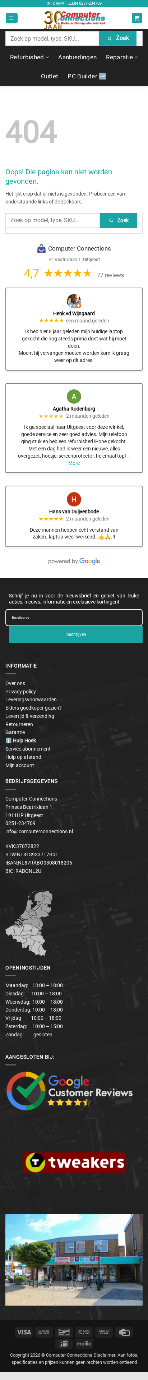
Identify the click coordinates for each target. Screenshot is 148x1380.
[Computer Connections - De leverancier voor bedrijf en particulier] (74, 18)
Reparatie (119, 57)
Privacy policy (20, 691)
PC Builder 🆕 (87, 76)
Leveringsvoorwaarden (31, 699)
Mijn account (19, 765)
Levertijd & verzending (29, 716)
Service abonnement (28, 749)
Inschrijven (75, 634)
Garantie (15, 732)
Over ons (15, 683)
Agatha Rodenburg (74, 409)
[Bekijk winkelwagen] (137, 18)
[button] (11, 18)
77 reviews (110, 275)
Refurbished (27, 57)
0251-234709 (90, 3)
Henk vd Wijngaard (74, 313)
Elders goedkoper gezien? (33, 708)
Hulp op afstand (23, 757)
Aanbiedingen (77, 57)
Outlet (49, 76)
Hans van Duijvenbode (74, 511)
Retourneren (19, 724)
